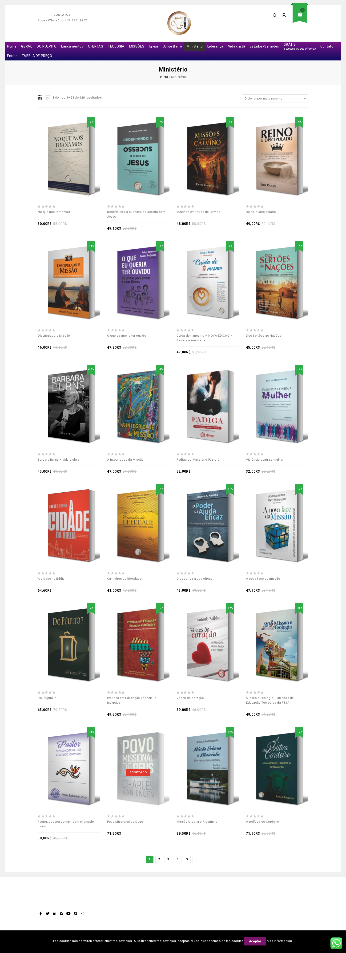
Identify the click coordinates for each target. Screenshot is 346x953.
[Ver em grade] (40, 97)
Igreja (153, 46)
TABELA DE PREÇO (37, 56)
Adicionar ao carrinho (63, 146)
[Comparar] (74, 146)
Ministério (195, 46)
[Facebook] (41, 913)
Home (11, 46)
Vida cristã (236, 46)
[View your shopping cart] (301, 18)
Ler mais (133, 756)
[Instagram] (83, 913)
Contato (326, 46)
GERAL (26, 46)
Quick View (85, 146)
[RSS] (62, 913)
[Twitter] (48, 913)
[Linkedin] (55, 913)
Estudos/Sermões (264, 46)
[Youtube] (68, 913)
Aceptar (255, 941)
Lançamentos (72, 46)
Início (164, 77)
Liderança (215, 46)
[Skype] (75, 913)
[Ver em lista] (47, 97)
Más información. (280, 941)
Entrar (12, 56)
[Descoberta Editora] (179, 23)
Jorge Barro (172, 46)
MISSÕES (136, 46)
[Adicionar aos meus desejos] (52, 146)
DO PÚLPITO (46, 46)
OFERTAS (95, 46)
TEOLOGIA (116, 46)
